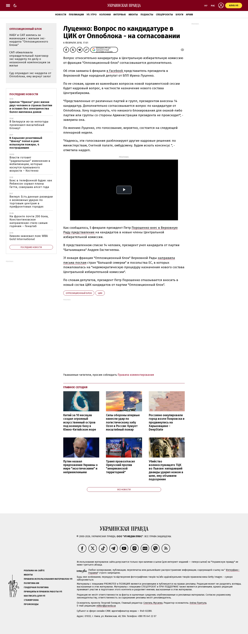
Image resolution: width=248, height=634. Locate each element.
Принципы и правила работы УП (43, 591)
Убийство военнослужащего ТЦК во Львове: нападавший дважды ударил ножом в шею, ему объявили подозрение (166, 470)
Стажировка (31, 600)
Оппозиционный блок (79, 293)
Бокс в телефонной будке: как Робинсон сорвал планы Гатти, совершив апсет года (30, 184)
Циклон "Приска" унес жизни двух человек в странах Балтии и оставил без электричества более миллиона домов (30, 107)
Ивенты (133, 14)
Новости (60, 14)
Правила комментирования (136, 374)
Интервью (119, 14)
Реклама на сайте (34, 570)
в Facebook (115, 71)
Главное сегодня (75, 387)
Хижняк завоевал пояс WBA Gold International (28, 237)
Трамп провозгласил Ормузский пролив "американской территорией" (120, 467)
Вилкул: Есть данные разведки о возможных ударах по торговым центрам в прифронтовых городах (31, 201)
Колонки (105, 14)
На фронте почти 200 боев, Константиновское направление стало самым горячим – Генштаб (28, 221)
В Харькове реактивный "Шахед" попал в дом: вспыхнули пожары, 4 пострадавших (25, 143)
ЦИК (100, 293)
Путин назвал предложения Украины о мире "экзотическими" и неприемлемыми (80, 467)
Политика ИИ (31, 583)
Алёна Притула (198, 602)
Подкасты (147, 14)
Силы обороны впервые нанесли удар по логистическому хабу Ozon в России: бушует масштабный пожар (123, 422)
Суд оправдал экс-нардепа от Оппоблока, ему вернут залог (30, 74)
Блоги (179, 14)
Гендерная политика (36, 587)
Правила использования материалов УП (48, 579)
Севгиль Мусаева (152, 602)
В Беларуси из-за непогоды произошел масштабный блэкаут (28, 125)
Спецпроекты (164, 14)
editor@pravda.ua (106, 605)
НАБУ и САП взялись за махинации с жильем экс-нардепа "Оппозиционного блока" (28, 40)
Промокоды (31, 604)
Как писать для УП (34, 596)
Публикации (76, 14)
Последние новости (23, 94)
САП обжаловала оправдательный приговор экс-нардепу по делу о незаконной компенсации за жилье (29, 59)
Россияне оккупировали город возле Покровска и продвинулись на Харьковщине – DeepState (166, 422)
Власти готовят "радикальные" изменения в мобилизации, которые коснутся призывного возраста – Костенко (29, 164)
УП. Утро (92, 14)
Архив (189, 14)
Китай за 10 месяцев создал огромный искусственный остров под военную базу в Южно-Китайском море (79, 422)
